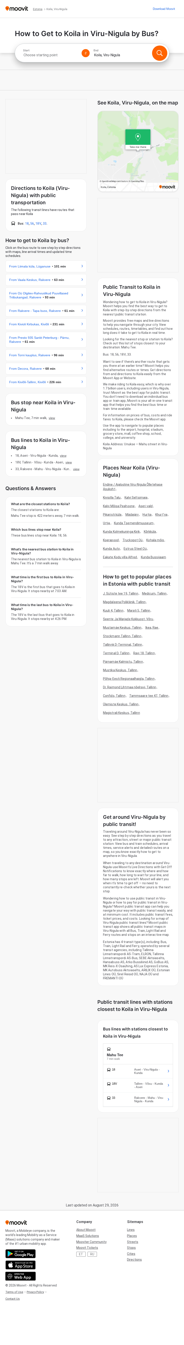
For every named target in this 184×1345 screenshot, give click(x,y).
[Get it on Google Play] (20, 1253)
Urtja (106, 523)
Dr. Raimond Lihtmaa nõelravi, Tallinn (129, 687)
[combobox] (50, 55)
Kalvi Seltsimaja (136, 497)
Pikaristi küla (112, 514)
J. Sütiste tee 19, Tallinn (120, 593)
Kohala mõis (155, 540)
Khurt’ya (161, 514)
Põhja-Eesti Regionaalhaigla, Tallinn (129, 678)
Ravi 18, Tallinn (144, 653)
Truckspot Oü (132, 540)
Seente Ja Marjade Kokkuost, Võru (128, 619)
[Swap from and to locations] (86, 53)
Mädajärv (132, 514)
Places (132, 1236)
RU (92, 1254)
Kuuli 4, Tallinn (113, 610)
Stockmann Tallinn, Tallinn (122, 636)
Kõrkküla (150, 531)
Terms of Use (14, 1292)
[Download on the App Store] (20, 1264)
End (96, 50)
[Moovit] (16, 9)
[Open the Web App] (20, 1276)
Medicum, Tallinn (154, 593)
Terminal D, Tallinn (116, 653)
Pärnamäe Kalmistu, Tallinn (123, 661)
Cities (131, 1254)
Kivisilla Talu (111, 497)
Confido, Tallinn (114, 695)
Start (26, 50)
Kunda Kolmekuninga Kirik (121, 531)
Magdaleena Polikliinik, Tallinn (124, 602)
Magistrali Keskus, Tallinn (121, 713)
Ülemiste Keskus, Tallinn (120, 704)
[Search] (159, 53)
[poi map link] (138, 152)
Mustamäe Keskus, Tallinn (122, 627)
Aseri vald (145, 506)
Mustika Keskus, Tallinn (120, 670)
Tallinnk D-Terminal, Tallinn (122, 644)
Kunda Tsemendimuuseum (133, 523)
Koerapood (111, 540)
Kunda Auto (111, 548)
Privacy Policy (35, 1292)
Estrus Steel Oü (135, 548)
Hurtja (146, 514)
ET (81, 1254)
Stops (131, 1247)
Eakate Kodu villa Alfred (120, 557)
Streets (132, 1242)
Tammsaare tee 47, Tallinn (149, 695)
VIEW (52, 418)
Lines (131, 1230)
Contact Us (12, 1298)
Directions (134, 1259)
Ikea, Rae (151, 627)
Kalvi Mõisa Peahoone (119, 506)
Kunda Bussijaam (153, 557)
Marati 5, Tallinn (138, 610)
